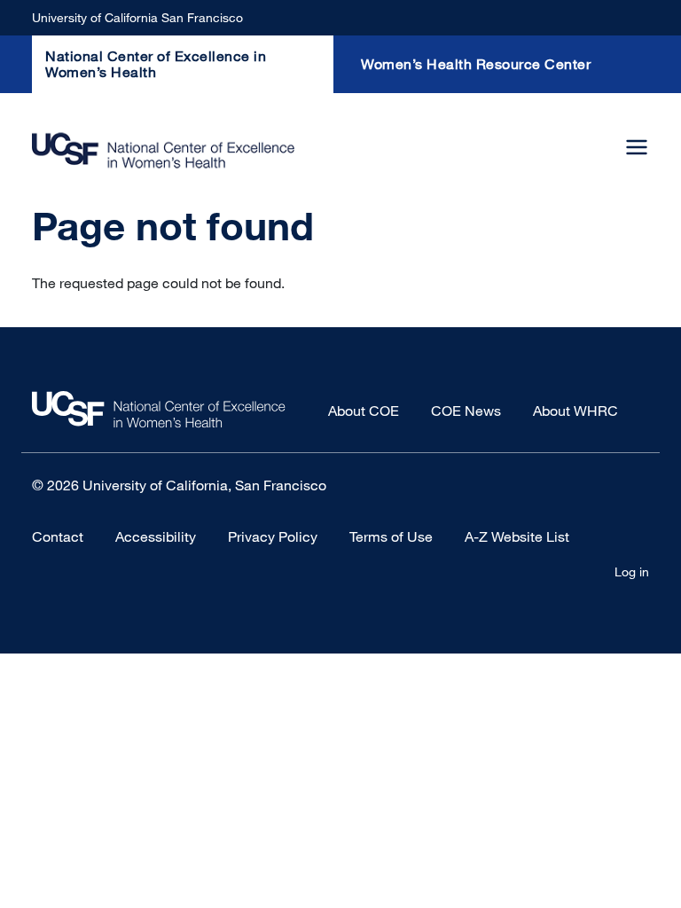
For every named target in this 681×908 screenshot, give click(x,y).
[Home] (163, 150)
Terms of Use (391, 536)
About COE (363, 410)
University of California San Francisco (137, 17)
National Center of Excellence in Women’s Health (155, 64)
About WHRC (575, 410)
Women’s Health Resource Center (476, 64)
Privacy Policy (272, 536)
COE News (466, 410)
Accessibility (155, 536)
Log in (631, 571)
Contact (57, 536)
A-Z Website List (517, 536)
